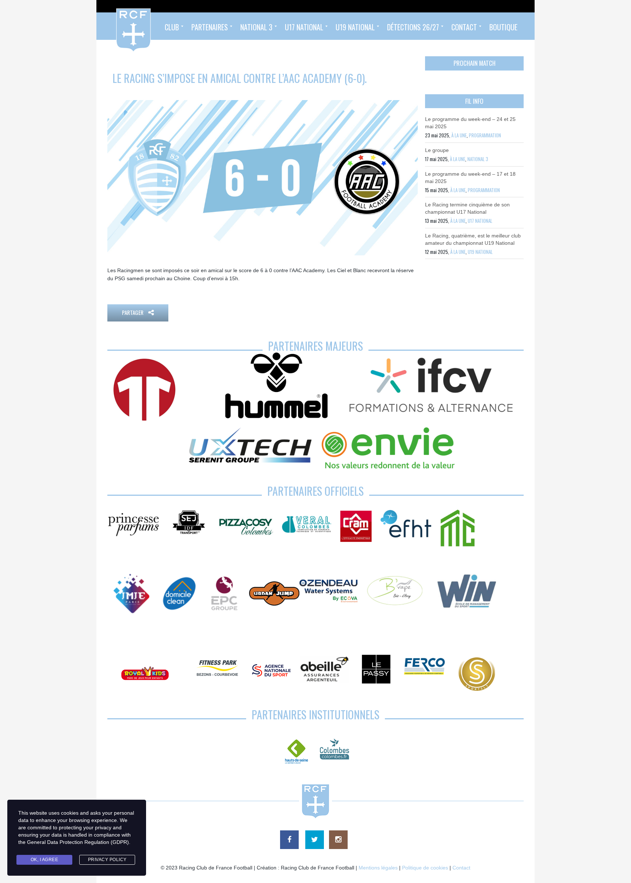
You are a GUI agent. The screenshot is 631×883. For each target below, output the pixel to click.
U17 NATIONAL (480, 220)
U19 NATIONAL (480, 251)
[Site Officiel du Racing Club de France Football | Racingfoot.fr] (113, 26)
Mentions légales (378, 868)
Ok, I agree (44, 859)
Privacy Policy (107, 859)
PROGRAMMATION (485, 135)
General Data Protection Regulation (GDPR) (78, 842)
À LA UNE (459, 135)
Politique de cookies (425, 868)
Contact (461, 868)
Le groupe (437, 150)
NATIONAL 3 (477, 159)
